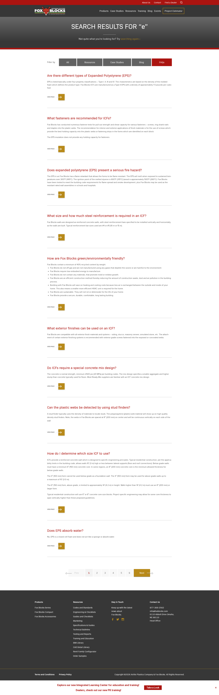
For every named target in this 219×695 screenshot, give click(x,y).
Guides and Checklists (83, 616)
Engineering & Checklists (84, 612)
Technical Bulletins (81, 629)
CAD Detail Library (81, 647)
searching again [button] (130, 38)
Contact (157, 2)
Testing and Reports (82, 634)
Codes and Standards (83, 607)
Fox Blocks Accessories (45, 616)
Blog (150, 10)
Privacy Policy (65, 674)
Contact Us (155, 601)
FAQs (161, 62)
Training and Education (83, 638)
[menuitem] (103, 11)
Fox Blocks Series (43, 607)
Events (157, 10)
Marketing (77, 620)
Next (142, 572)
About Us (146, 2)
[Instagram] (123, 620)
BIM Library (78, 642)
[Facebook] (112, 620)
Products (103, 10)
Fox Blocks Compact (44, 612)
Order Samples (80, 656)
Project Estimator (173, 10)
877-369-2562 (157, 607)
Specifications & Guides (84, 625)
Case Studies (117, 10)
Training (142, 10)
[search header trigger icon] (181, 2)
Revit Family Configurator (84, 651)
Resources (130, 10)
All (67, 62)
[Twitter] (117, 620)
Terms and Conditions (44, 674)
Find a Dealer (171, 2)
